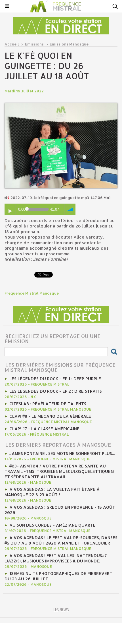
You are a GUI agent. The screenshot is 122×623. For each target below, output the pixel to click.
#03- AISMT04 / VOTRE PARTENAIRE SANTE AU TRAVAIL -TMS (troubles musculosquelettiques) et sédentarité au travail (59, 471)
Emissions (34, 44)
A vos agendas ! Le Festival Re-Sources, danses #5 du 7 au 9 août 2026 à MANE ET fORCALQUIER (61, 540)
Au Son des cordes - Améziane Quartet (53, 525)
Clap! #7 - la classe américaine (44, 428)
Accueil (12, 44)
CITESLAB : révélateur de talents (47, 403)
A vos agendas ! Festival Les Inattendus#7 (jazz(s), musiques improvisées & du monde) (56, 558)
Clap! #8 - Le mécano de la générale (50, 416)
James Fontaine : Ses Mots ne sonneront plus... (62, 453)
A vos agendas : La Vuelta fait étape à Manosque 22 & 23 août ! (52, 492)
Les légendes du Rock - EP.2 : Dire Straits (55, 391)
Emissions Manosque (69, 44)
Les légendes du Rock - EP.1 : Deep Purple (55, 378)
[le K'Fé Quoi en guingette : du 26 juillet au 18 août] (61, 105)
